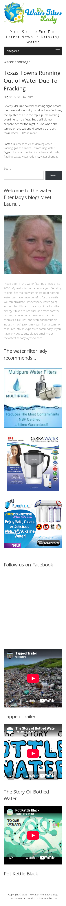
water (51, 148)
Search (8, 168)
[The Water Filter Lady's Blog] (33, 21)
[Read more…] (31, 133)
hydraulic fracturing (35, 148)
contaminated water (37, 152)
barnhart (18, 152)
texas (17, 156)
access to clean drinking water (34, 144)
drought (55, 152)
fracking (8, 148)
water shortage (49, 156)
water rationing (30, 156)
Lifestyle (13, 898)
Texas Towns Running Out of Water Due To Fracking (32, 80)
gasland (18, 148)
